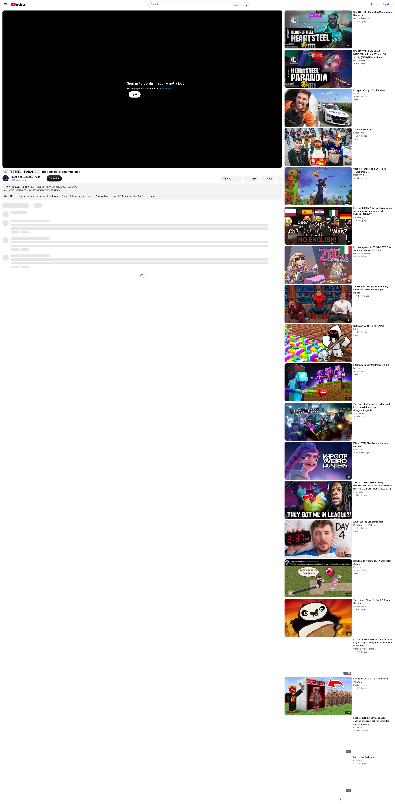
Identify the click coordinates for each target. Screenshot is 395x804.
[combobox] (191, 4)
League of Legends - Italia (25, 176)
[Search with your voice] (246, 4)
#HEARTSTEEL (35, 187)
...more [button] (153, 196)
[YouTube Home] (18, 4)
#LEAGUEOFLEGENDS (66, 187)
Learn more (166, 88)
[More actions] (279, 179)
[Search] (236, 4)
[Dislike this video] (237, 179)
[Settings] (372, 4)
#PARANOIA (49, 187)
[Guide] (5, 4)
